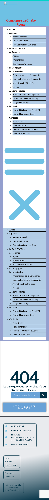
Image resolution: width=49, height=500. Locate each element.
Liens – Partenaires (21, 133)
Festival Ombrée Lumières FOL (26, 110)
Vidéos (16, 87)
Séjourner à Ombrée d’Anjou (25, 129)
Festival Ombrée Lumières (24, 44)
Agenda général (20, 36)
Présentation (18, 60)
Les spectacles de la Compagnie (27, 79)
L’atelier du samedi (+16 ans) (25, 98)
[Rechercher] (43, 395)
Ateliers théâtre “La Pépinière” (26, 94)
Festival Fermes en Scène (24, 114)
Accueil (12, 29)
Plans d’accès (18, 121)
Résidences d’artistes (22, 64)
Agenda (16, 56)
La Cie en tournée (20, 40)
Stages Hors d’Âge (21, 102)
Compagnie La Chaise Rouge (21, 22)
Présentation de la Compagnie (26, 75)
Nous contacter (20, 125)
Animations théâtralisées (24, 83)
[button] (24, 183)
